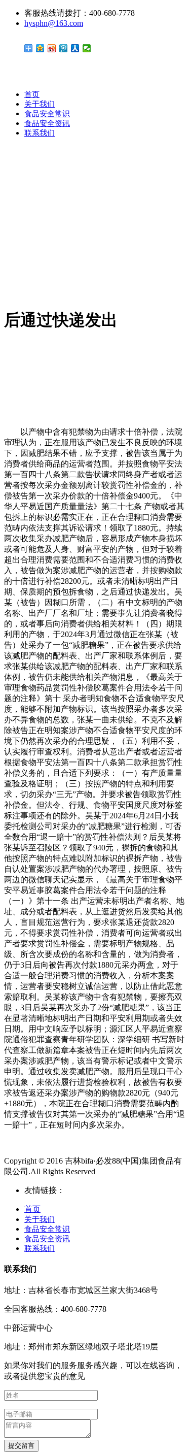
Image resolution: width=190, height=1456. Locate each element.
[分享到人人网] (75, 48)
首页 (32, 94)
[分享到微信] (87, 48)
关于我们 (39, 104)
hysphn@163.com (53, 23)
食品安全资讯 (47, 123)
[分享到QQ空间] (40, 48)
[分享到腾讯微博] (63, 48)
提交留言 (21, 1445)
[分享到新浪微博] (52, 48)
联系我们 (39, 133)
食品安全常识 (47, 114)
